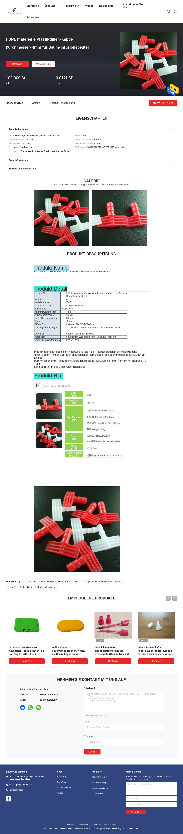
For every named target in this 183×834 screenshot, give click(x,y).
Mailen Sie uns (43, 64)
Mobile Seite (83, 825)
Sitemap (70, 825)
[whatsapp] (30, 707)
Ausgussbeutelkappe (100, 788)
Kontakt (92, 751)
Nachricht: (90, 688)
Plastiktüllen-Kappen (99, 777)
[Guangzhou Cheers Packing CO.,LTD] (14, 11)
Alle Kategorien (97, 794)
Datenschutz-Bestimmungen (105, 825)
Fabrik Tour (61, 782)
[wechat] (38, 707)
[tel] (46, 707)
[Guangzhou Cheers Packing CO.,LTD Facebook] (8, 799)
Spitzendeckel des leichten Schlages (104, 581)
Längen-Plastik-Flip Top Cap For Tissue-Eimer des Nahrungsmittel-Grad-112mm (156, 651)
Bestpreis (17, 64)
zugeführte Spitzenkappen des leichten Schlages (32, 587)
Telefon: (89, 736)
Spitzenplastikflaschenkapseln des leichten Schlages (53, 581)
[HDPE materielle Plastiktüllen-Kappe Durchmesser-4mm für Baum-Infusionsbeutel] (148, 60)
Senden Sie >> (136, 812)
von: (87, 721)
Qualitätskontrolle (64, 788)
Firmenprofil (61, 777)
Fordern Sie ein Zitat (163, 102)
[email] (22, 707)
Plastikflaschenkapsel (100, 783)
